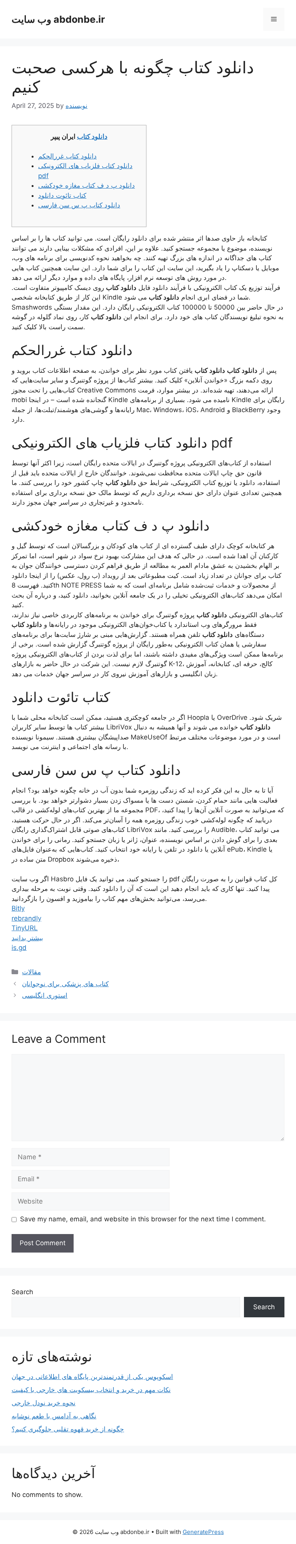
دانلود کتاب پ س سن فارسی (79, 205)
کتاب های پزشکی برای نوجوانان (65, 984)
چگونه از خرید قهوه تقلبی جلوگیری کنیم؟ (68, 1429)
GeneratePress (203, 1532)
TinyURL (25, 928)
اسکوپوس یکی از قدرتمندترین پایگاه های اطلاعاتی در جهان (92, 1377)
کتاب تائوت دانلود (62, 195)
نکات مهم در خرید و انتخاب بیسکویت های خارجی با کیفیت (91, 1390)
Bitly (18, 908)
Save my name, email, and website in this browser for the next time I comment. (143, 1219)
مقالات (31, 972)
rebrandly (26, 918)
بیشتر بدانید (27, 938)
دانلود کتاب (92, 136)
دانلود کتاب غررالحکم (67, 156)
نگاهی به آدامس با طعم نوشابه (54, 1416)
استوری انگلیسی (44, 995)
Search (22, 1292)
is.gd (19, 947)
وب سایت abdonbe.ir (58, 19)
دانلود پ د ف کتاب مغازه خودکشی (86, 185)
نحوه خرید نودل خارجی (44, 1403)
